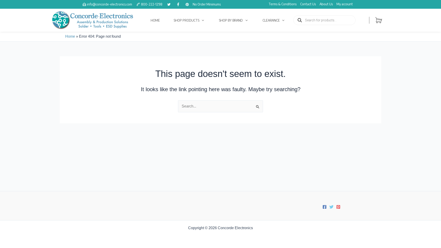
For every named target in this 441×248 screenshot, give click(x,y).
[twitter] (169, 4)
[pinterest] (187, 4)
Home (70, 36)
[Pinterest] (338, 207)
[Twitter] (331, 207)
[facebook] (178, 4)
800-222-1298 (151, 4)
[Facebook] (324, 207)
